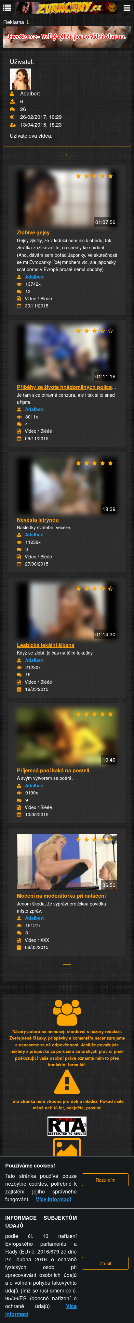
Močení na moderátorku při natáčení (61, 895)
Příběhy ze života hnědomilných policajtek (69, 387)
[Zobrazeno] (19, 284)
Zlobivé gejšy (33, 232)
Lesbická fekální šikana (45, 645)
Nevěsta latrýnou (38, 519)
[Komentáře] (19, 291)
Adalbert (34, 276)
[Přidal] (19, 277)
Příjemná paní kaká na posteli (53, 770)
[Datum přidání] (19, 306)
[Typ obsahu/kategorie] (19, 298)
